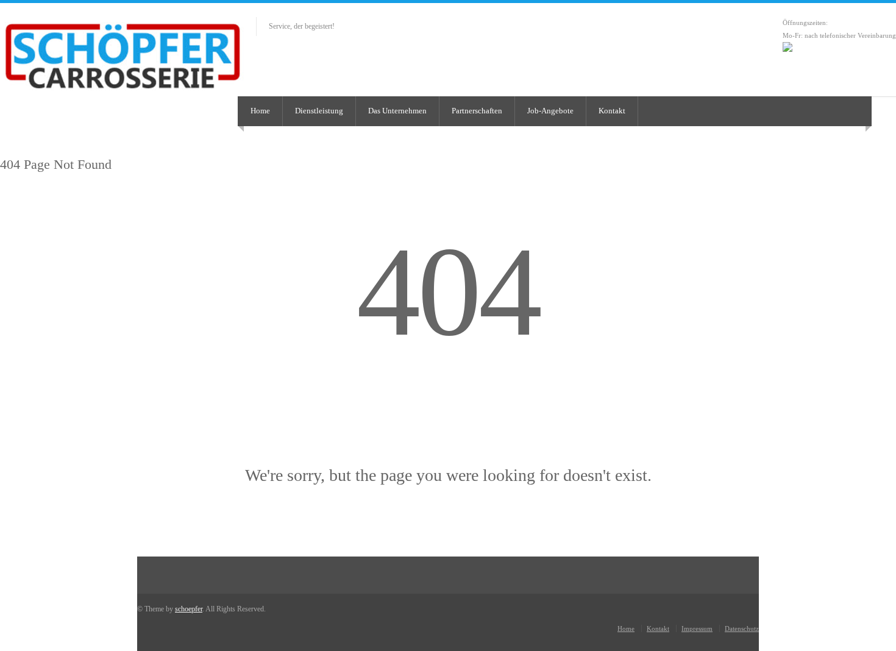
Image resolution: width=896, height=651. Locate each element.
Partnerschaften (477, 110)
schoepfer (188, 609)
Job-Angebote (550, 110)
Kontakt (612, 110)
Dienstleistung (319, 110)
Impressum (697, 628)
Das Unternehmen (397, 110)
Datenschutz (742, 628)
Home (260, 110)
